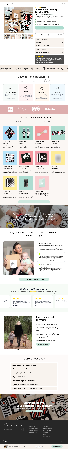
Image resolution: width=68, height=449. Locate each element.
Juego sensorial (23, 4)
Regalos (43, 4)
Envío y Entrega (32, 426)
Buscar (44, 434)
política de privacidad (33, 428)
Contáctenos (45, 432)
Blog (48, 4)
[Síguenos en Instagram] (6, 441)
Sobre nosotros (46, 426)
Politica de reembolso (33, 430)
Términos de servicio (33, 432)
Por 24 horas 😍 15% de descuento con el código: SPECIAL (34, 0)
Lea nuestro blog (46, 436)
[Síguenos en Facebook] (3, 441)
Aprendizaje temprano (34, 4)
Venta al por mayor (47, 430)
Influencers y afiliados (47, 428)
